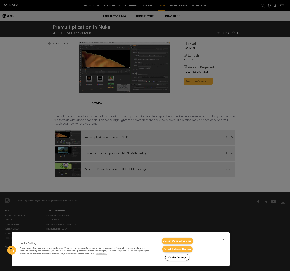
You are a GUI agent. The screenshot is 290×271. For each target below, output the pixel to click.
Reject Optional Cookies (177, 249)
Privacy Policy (101, 253)
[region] (121, 249)
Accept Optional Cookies (177, 240)
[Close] (223, 239)
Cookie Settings (177, 257)
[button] (11, 250)
